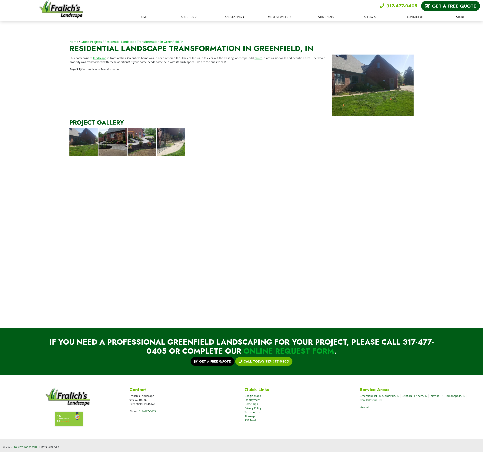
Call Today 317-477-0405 (265, 361)
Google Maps (253, 396)
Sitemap (250, 416)
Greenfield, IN (368, 396)
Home (73, 42)
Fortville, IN (436, 396)
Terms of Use (253, 412)
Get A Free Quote (453, 6)
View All (365, 407)
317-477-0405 (401, 5)
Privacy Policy (253, 408)
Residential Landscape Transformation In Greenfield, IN (144, 42)
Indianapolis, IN (455, 396)
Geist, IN (406, 396)
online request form (289, 351)
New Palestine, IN (371, 400)
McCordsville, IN (389, 396)
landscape (99, 58)
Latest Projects (91, 42)
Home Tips (251, 404)
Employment (252, 400)
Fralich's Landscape (25, 447)
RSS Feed (250, 420)
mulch (258, 58)
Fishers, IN (420, 396)
